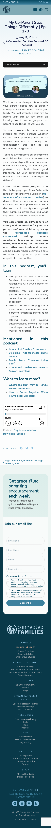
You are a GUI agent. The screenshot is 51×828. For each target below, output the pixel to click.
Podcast (25, 53)
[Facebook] (14, 803)
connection (16, 460)
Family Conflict (33, 50)
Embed (21, 433)
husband (28, 460)
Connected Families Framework (27, 349)
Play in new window (24, 430)
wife (16, 463)
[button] (40, 9)
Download (9, 433)
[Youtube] (29, 803)
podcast (9, 463)
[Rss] (36, 803)
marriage (38, 460)
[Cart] (46, 9)
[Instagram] (22, 803)
